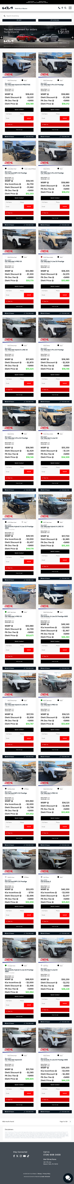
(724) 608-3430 (52, 1155)
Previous (1, 37)
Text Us (10, 124)
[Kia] (7, 8)
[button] (34, 64)
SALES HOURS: (31, 2)
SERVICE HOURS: (42, 2)
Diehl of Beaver (10, 136)
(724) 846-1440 (30, 136)
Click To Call (19, 129)
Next (72, 37)
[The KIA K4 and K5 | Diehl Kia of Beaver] (37, 36)
